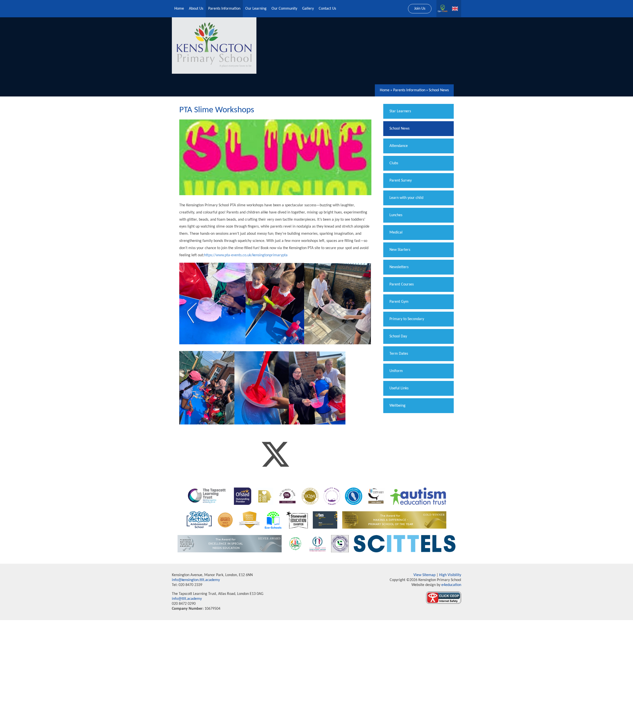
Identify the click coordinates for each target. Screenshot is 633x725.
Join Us (419, 9)
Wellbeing (397, 406)
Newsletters (398, 267)
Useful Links (398, 388)
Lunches (395, 215)
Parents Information (409, 90)
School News (439, 90)
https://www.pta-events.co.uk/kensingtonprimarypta (246, 255)
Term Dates (398, 354)
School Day (398, 336)
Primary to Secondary (406, 319)
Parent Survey (400, 181)
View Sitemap (424, 575)
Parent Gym (398, 302)
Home (384, 90)
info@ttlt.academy (187, 599)
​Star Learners (400, 111)
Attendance (398, 146)
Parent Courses (401, 284)
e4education (450, 585)
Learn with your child (406, 198)
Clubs (393, 163)
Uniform (396, 371)
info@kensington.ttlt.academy (196, 580)
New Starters (399, 250)
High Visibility (450, 575)
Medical (396, 232)
